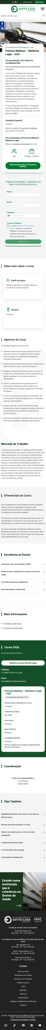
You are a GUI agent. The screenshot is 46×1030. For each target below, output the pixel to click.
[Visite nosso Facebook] (23, 1025)
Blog (23, 986)
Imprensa (23, 994)
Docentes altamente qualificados (14, 582)
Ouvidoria (23, 1005)
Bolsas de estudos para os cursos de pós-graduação (18, 833)
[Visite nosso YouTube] (40, 1025)
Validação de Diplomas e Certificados (23, 1001)
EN (16, 2)
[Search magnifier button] (44, 15)
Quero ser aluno (23, 971)
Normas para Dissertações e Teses (15, 825)
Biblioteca (23, 990)
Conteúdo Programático (13, 628)
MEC (15, 113)
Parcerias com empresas (23, 979)
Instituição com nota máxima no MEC (16, 564)
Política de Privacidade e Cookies (23, 1020)
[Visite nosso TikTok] (14, 1025)
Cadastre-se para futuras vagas (23, 663)
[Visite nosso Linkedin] (31, 1025)
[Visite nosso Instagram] (5, 1025)
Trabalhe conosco (23, 983)
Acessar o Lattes (23, 783)
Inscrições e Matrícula (29, 128)
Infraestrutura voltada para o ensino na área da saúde (20, 573)
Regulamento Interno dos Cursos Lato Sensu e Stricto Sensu (20, 815)
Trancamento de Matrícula (12, 857)
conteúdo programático (21, 144)
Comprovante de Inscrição (12, 843)
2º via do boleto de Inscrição (12, 850)
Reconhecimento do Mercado (13, 589)
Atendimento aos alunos (23, 975)
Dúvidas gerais (23, 998)
